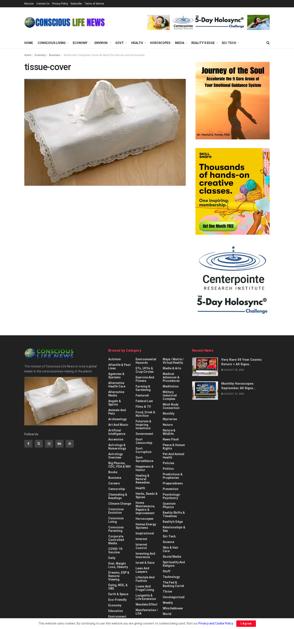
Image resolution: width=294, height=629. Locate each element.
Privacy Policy (60, 3)
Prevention (170, 489)
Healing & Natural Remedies (143, 479)
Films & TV (143, 406)
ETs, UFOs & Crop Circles (145, 370)
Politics (168, 468)
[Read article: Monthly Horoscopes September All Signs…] (205, 390)
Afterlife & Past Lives (119, 366)
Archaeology (117, 419)
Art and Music (118, 424)
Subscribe (76, 3)
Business (54, 55)
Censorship (116, 489)
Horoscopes (160, 43)
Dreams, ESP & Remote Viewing (118, 576)
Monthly (168, 413)
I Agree (246, 623)
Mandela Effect (147, 604)
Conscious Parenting (116, 529)
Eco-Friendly (117, 599)
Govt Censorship (144, 441)
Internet (141, 539)
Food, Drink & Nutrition (145, 413)
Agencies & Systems (116, 375)
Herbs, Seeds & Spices (147, 495)
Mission (29, 3)
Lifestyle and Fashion (145, 579)
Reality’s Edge (203, 43)
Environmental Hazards (146, 360)
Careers (114, 483)
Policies (168, 463)
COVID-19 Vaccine (115, 550)
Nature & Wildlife (169, 432)
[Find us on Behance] (59, 444)
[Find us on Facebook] (28, 444)
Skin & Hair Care (170, 549)
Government (144, 433)
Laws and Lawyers (142, 570)
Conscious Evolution (116, 510)
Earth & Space (118, 594)
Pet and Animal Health (173, 455)
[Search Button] (268, 42)
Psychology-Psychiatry (172, 496)
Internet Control (141, 546)
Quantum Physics (169, 505)
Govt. (119, 43)
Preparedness (173, 483)
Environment (117, 616)
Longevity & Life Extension (146, 597)
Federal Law (144, 401)
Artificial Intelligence (116, 432)
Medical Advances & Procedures (171, 377)
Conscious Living (52, 43)
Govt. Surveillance (144, 459)
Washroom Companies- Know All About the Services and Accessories (104, 55)
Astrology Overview (115, 455)
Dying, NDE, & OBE (118, 586)
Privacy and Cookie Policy (215, 623)
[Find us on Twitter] (39, 444)
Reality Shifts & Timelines (174, 514)
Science (168, 542)
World (167, 614)
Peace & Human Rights (174, 446)
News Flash (171, 439)
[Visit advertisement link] (208, 22)
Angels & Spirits (114, 402)
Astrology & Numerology (117, 446)
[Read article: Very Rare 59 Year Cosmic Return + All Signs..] (205, 366)
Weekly (168, 602)
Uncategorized (173, 597)
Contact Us (43, 3)
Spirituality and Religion (174, 563)
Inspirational (145, 533)
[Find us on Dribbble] (70, 444)
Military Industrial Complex (170, 395)
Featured (142, 395)
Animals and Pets (117, 411)
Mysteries (170, 419)
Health (137, 43)
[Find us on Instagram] (49, 444)
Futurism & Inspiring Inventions (143, 425)
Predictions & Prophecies (173, 476)
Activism (114, 359)
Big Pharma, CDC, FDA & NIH (119, 464)
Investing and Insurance (145, 555)
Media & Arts (172, 368)
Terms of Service (94, 3)
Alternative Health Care (116, 384)
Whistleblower (173, 608)
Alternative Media (116, 393)
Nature (168, 424)
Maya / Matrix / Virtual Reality (173, 360)
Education (115, 611)
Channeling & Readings (117, 496)
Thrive (167, 591)
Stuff (166, 571)
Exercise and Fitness (145, 379)
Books (113, 472)
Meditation (171, 386)
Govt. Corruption (144, 450)
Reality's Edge (173, 521)
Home (28, 43)
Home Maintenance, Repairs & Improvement (145, 508)
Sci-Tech (229, 43)
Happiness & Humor (144, 468)
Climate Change (119, 503)
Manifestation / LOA (147, 611)
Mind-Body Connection (171, 406)
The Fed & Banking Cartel (173, 584)
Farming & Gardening (143, 388)
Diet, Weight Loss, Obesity (118, 565)
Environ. (101, 43)
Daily (111, 558)
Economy (80, 43)
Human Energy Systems (146, 526)
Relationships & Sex (174, 529)
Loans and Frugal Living (145, 588)
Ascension (115, 439)
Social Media (172, 556)
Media (179, 43)
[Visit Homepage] (64, 22)
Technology (171, 577)
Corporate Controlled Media (116, 540)
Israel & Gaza (145, 562)
